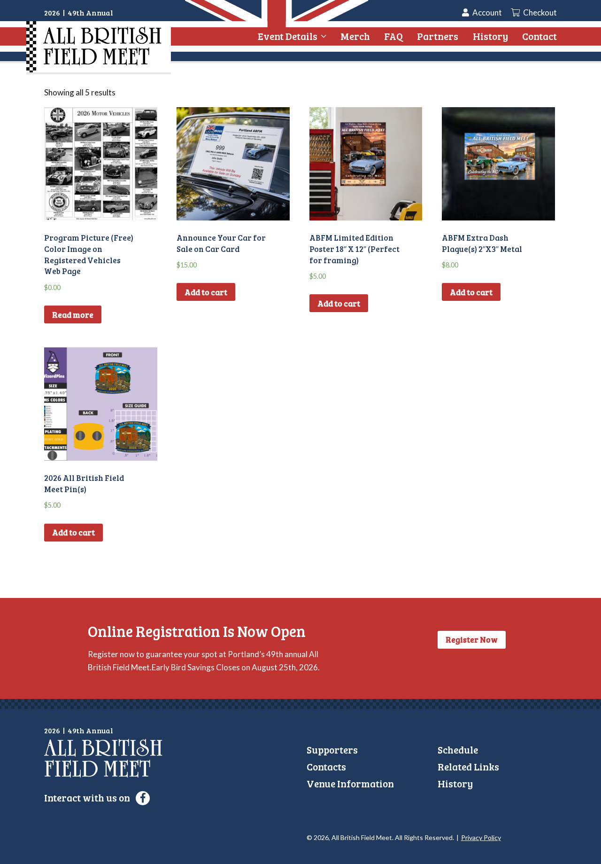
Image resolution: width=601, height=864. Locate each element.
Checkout (539, 12)
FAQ (393, 36)
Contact (539, 36)
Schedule (458, 749)
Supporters (332, 749)
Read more (72, 314)
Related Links (468, 766)
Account (487, 12)
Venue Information (350, 783)
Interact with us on (88, 797)
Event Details (287, 36)
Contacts (326, 766)
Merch (355, 36)
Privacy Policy (481, 837)
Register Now (472, 639)
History (490, 36)
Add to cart (206, 292)
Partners (437, 36)
